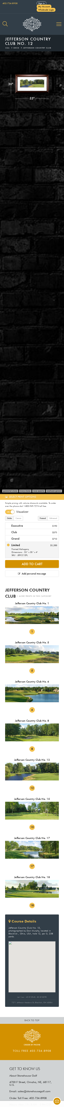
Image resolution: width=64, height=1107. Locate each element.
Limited (33, 549)
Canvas (18, 518)
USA (7, 48)
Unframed (53, 518)
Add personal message (33, 573)
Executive (33, 525)
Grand (33, 538)
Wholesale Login (46, 10)
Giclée (9, 518)
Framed (43, 518)
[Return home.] (32, 24)
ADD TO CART (32, 564)
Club (33, 532)
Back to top (32, 1020)
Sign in (41, 3)
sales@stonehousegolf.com (34, 1091)
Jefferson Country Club (37, 48)
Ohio (16, 48)
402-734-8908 (10, 3)
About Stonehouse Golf (23, 1075)
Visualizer (22, 512)
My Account (44, 6)
